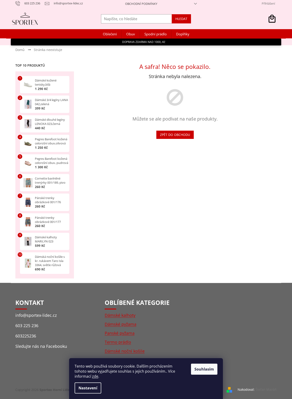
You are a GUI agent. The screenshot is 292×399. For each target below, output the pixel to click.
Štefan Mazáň (266, 389)
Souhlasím (204, 369)
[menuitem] (109, 34)
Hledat (181, 19)
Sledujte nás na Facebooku (41, 346)
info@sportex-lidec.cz (36, 315)
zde (95, 376)
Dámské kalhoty (120, 315)
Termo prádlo (118, 342)
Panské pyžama (120, 333)
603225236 (25, 336)
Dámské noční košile (125, 351)
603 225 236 (26, 325)
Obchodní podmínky (141, 4)
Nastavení (88, 388)
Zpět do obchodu (175, 134)
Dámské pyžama (120, 324)
